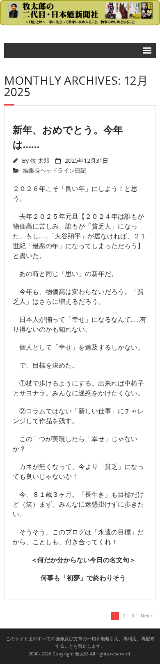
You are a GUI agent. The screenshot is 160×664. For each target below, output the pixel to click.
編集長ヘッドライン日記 (54, 170)
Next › (146, 616)
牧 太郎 (39, 160)
